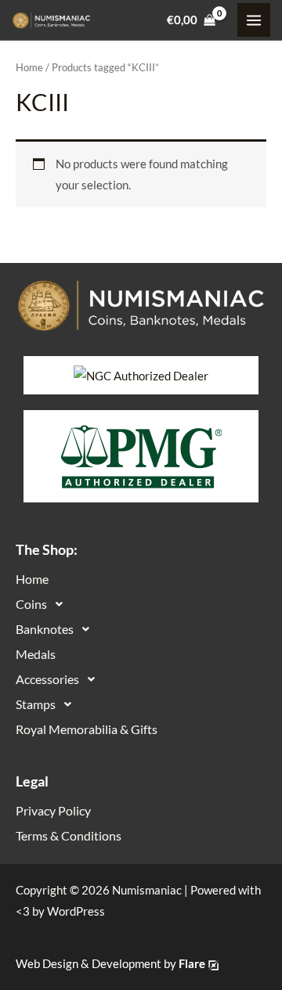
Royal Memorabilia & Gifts (86, 729)
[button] (141, 604)
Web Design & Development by (110, 963)
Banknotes (45, 628)
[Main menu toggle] (253, 19)
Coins (31, 603)
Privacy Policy (53, 810)
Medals (36, 653)
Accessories (47, 678)
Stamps (36, 704)
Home (29, 67)
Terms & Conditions (68, 835)
